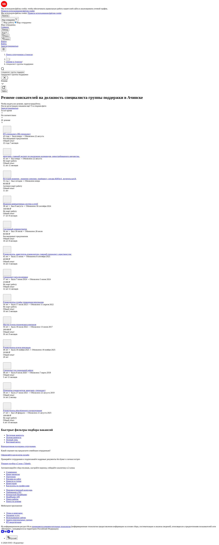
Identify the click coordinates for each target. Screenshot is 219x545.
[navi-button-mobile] (3, 49)
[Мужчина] (7, 151)
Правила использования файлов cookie (44, 13)
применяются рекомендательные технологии (51, 526)
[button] (4, 41)
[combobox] (12, 72)
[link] (5, 35)
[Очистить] (4, 78)
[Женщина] (7, 129)
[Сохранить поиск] (3, 88)
